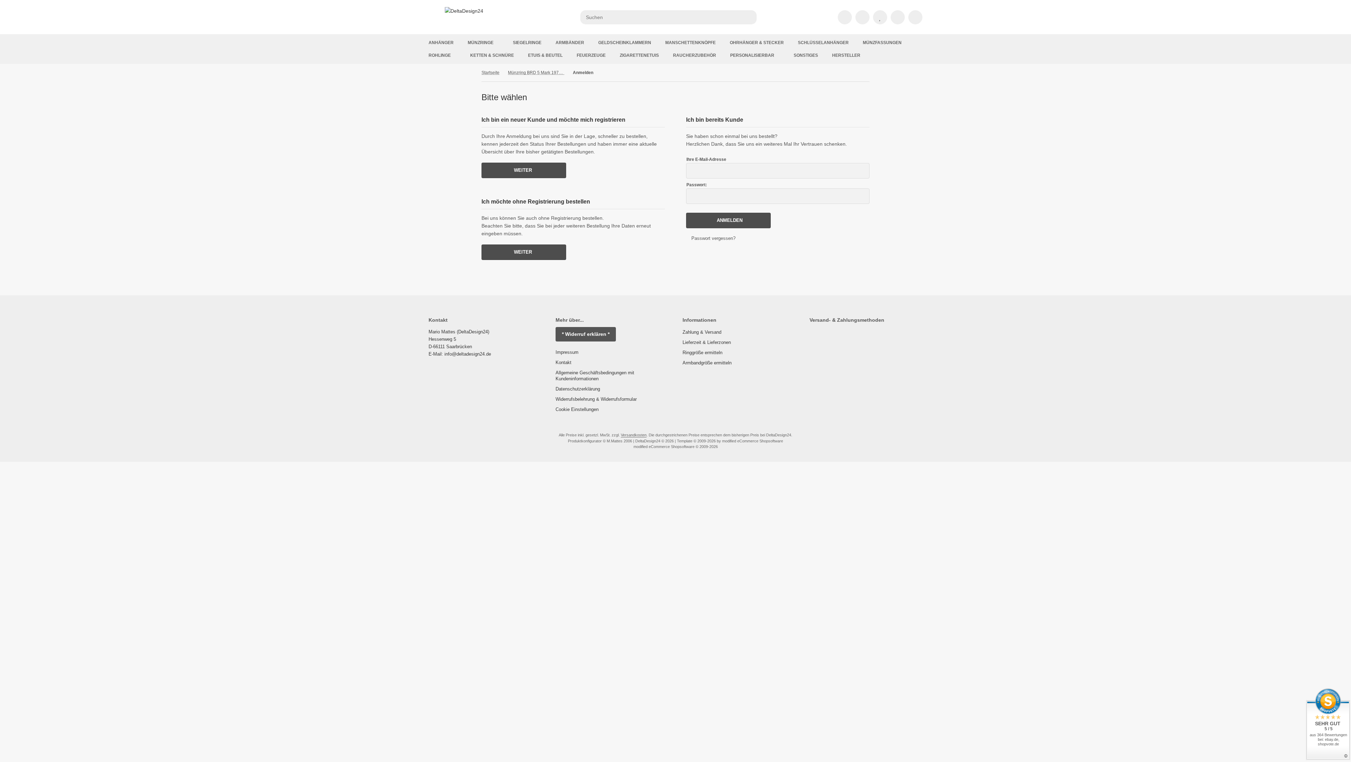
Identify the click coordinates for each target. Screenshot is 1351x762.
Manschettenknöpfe (690, 42)
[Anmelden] (862, 17)
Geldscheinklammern (624, 42)
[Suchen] (749, 17)
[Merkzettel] (880, 17)
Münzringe (480, 42)
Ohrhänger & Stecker (757, 42)
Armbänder (570, 42)
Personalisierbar (752, 55)
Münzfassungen (882, 42)
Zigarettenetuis (639, 55)
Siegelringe (527, 42)
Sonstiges (806, 55)
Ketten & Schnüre (492, 55)
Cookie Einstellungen (577, 409)
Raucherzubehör (694, 55)
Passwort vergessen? (713, 238)
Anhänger (441, 42)
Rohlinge (440, 55)
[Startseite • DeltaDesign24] (464, 11)
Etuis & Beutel (545, 55)
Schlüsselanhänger (823, 42)
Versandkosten (634, 435)
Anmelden (728, 220)
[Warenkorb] (898, 17)
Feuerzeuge (591, 55)
